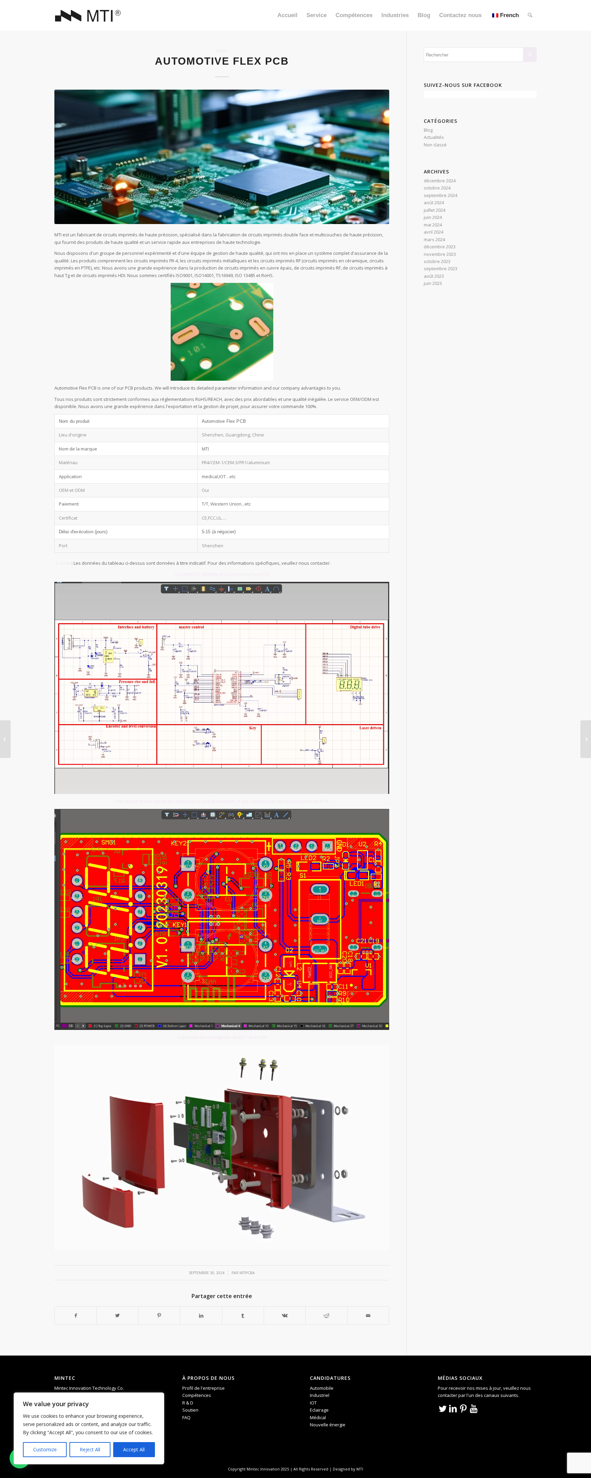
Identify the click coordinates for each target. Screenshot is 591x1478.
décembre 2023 (440, 247)
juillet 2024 (434, 210)
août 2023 (434, 276)
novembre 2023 (440, 254)
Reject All (90, 1449)
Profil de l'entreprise (203, 1388)
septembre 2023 (440, 268)
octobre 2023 (437, 261)
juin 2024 (433, 217)
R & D (187, 1403)
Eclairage (319, 1410)
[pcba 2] (221, 157)
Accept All (134, 1449)
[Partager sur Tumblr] (243, 1315)
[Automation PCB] (5, 739)
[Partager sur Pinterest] (159, 1315)
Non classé (435, 145)
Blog (221, 50)
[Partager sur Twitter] (117, 1315)
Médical (318, 1417)
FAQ (186, 1417)
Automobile (321, 1388)
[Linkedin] (453, 1408)
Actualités (434, 137)
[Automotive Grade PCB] (585, 739)
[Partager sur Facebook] (75, 1315)
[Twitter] (443, 1408)
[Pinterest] (463, 1408)
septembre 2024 (440, 195)
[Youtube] (474, 1408)
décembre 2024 (440, 181)
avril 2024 (433, 232)
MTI (359, 1469)
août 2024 (434, 202)
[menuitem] (287, 15)
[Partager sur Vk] (284, 1315)
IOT (313, 1403)
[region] (89, 1428)
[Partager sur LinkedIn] (201, 1315)
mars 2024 (434, 239)
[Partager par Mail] (368, 1315)
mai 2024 (433, 225)
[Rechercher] (530, 15)
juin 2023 (433, 283)
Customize (45, 1449)
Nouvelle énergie (327, 1425)
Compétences (196, 1395)
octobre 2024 (437, 188)
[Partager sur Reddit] (326, 1315)
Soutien (190, 1410)
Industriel (319, 1395)
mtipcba (247, 1272)
